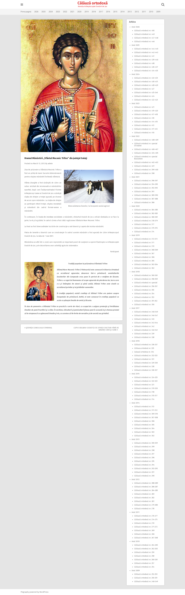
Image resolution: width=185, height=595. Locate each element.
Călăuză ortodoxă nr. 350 (144, 304)
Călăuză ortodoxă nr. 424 (144, 96)
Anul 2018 (136, 272)
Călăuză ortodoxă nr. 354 (144, 294)
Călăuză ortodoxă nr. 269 (144, 530)
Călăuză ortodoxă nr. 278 (144, 509)
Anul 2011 (135, 512)
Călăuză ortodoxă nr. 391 (144, 192)
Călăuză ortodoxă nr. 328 (144, 366)
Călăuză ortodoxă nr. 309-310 (146, 414)
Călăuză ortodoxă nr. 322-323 (145, 381)
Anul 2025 (135, 45)
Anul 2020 (136, 206)
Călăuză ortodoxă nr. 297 (144, 454)
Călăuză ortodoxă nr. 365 (144, 261)
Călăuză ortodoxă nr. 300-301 (146, 443)
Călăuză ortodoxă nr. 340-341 (146, 330)
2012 (137, 12)
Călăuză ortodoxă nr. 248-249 (146, 581)
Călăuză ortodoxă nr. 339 (144, 334)
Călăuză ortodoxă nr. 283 (144, 494)
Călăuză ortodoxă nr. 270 (144, 523)
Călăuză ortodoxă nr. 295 (144, 461)
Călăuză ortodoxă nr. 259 (144, 552)
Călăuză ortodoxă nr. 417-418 (146, 114)
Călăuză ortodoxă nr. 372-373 (145, 239)
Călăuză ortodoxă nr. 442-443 (146, 52)
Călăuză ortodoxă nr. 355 (144, 290)
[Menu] (22, 4)
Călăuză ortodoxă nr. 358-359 (146, 279)
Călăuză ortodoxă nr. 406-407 (146, 149)
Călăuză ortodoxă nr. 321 (144, 385)
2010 (151, 12)
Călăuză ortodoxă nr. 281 (144, 501)
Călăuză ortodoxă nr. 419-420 (146, 111)
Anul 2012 (135, 479)
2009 (158, 12)
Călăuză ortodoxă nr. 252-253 (145, 574)
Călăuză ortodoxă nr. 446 (144, 41)
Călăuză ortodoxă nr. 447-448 (146, 38)
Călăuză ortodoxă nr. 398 (144, 173)
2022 (65, 12)
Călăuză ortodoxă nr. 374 (144, 232)
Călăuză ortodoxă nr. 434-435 (146, 71)
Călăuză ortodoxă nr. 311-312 (145, 410)
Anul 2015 (135, 374)
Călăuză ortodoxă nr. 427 (144, 89)
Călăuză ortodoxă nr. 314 (144, 399)
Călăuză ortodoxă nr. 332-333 (145, 355)
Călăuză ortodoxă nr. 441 (144, 56)
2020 (79, 12)
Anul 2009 (136, 570)
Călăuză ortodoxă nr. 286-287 (146, 487)
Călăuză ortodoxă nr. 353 (144, 297)
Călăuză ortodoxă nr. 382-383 (146, 213)
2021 (72, 12)
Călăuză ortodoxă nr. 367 (144, 253)
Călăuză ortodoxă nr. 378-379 (146, 221)
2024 (51, 12)
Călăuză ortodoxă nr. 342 (144, 326)
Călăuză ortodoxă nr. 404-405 (146, 153)
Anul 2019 (136, 235)
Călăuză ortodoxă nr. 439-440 (146, 60)
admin (50, 163)
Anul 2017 (135, 308)
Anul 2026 (136, 27)
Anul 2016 (136, 341)
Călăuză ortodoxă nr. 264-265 (146, 545)
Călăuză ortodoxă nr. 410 (144, 133)
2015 (115, 12)
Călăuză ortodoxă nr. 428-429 (146, 85)
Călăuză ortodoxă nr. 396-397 (146, 181)
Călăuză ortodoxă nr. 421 (144, 107)
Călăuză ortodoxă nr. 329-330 (146, 363)
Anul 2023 (135, 103)
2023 (58, 12)
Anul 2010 (136, 541)
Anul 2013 (135, 439)
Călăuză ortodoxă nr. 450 (144, 31)
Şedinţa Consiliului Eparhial (38, 328)
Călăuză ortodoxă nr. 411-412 (146, 129)
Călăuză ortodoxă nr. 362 (144, 268)
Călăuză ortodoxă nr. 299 (144, 447)
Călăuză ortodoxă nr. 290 (144, 476)
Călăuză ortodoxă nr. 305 (144, 425)
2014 (122, 12)
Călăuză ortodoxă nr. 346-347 (146, 315)
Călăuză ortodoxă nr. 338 (144, 337)
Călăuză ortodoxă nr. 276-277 (146, 516)
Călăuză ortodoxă (93, 3)
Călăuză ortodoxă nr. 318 (144, 392)
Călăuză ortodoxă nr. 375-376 (146, 228)
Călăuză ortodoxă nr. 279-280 (146, 505)
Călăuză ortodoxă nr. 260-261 (146, 560)
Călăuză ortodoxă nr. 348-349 (146, 312)
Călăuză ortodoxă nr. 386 (144, 202)
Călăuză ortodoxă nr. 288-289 (146, 483)
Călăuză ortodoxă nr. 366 (144, 257)
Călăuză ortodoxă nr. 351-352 (145, 301)
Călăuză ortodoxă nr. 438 (144, 63)
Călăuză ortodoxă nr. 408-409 (146, 140)
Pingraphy (25, 592)
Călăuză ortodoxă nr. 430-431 (146, 82)
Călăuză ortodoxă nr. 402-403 (146, 162)
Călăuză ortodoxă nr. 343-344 (146, 323)
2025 (44, 12)
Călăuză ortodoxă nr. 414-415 (146, 122)
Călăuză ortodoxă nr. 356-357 (146, 286)
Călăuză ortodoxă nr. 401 (144, 166)
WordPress (44, 592)
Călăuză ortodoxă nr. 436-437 (146, 67)
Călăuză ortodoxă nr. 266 (144, 534)
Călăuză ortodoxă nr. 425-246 (146, 92)
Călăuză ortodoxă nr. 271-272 (145, 527)
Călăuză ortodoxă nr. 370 (144, 246)
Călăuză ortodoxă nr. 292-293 (146, 468)
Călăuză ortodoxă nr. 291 (144, 472)
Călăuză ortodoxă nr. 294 (144, 465)
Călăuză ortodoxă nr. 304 (144, 428)
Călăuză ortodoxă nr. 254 (144, 567)
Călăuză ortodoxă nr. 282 (144, 498)
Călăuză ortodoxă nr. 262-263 (146, 549)
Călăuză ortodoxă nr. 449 (144, 34)
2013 (130, 12)
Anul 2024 (136, 74)
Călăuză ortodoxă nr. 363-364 (146, 264)
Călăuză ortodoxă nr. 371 (144, 243)
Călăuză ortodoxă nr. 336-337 (146, 345)
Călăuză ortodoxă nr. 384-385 (146, 210)
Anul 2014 (136, 403)
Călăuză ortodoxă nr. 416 (144, 118)
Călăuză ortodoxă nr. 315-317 (145, 396)
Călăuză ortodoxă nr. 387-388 (146, 199)
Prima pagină (26, 12)
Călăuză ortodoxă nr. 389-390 (146, 195)
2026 (36, 12)
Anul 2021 (135, 177)
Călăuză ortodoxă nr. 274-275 (145, 519)
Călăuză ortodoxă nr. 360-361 (146, 275)
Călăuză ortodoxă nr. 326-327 (146, 370)
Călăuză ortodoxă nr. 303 (144, 432)
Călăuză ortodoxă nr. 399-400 (146, 170)
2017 (101, 12)
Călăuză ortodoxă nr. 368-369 (146, 250)
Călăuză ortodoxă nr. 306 (144, 421)
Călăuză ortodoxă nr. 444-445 (146, 49)
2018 (94, 12)
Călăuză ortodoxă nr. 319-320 (146, 388)
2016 (108, 12)
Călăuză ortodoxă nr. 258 (144, 556)
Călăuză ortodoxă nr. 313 (144, 407)
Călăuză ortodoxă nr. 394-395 (146, 184)
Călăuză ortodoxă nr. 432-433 (146, 78)
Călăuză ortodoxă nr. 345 (144, 319)
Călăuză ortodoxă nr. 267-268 (146, 538)
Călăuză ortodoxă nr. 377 (144, 224)
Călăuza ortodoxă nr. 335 (144, 348)
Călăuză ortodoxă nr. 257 (144, 563)
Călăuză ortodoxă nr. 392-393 (146, 188)
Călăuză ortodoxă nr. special (145, 283)
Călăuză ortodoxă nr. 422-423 (146, 100)
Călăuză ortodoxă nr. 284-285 (146, 490)
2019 (87, 12)
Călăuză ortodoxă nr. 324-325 (146, 377)
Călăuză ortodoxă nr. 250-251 (145, 578)
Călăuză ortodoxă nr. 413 (144, 125)
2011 (144, 12)
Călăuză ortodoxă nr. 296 (144, 458)
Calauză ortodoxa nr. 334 (144, 352)
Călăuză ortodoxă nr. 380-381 (146, 217)
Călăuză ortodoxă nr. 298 (144, 450)
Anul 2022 (135, 136)
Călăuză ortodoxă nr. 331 (144, 359)
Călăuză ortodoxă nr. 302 (144, 436)
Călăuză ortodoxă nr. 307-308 (146, 417)
